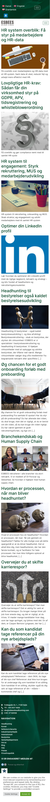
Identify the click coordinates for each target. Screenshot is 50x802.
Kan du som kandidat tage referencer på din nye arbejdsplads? (22, 634)
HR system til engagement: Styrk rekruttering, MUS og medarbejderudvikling (22, 168)
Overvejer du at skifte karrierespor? (22, 564)
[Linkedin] (6, 15)
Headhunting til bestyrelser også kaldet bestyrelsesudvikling (24, 295)
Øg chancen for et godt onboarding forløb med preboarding (23, 369)
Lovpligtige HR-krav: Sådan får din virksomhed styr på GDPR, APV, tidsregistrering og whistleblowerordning (22, 95)
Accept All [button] (26, 794)
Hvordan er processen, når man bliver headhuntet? (23, 493)
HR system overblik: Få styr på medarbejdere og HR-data (23, 35)
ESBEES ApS (10, 699)
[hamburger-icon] (37, 8)
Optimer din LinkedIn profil (21, 228)
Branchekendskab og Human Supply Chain (21, 439)
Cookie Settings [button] (11, 794)
